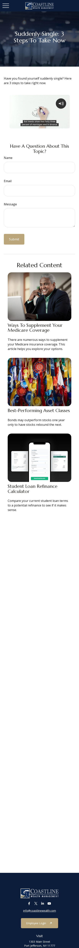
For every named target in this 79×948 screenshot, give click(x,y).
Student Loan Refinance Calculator (32, 488)
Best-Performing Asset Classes (39, 410)
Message (10, 204)
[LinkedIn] (42, 903)
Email (8, 181)
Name (8, 158)
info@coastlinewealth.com (39, 910)
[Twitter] (35, 903)
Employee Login (36, 923)
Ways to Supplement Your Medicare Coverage (35, 327)
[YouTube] (49, 903)
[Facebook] (29, 903)
